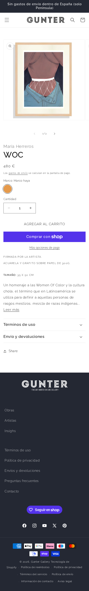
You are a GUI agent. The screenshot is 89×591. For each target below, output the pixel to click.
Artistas (10, 420)
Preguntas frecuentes (22, 481)
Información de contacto (37, 581)
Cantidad (9, 199)
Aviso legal (65, 581)
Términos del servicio (33, 574)
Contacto (12, 491)
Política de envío (62, 574)
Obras (9, 410)
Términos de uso (18, 450)
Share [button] (13, 351)
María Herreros (18, 146)
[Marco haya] (7, 189)
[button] (7, 20)
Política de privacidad (22, 460)
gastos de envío (18, 173)
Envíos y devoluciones (22, 470)
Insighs (10, 431)
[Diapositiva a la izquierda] (34, 134)
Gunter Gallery (40, 561)
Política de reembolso (35, 567)
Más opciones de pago (44, 247)
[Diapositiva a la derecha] (55, 134)
